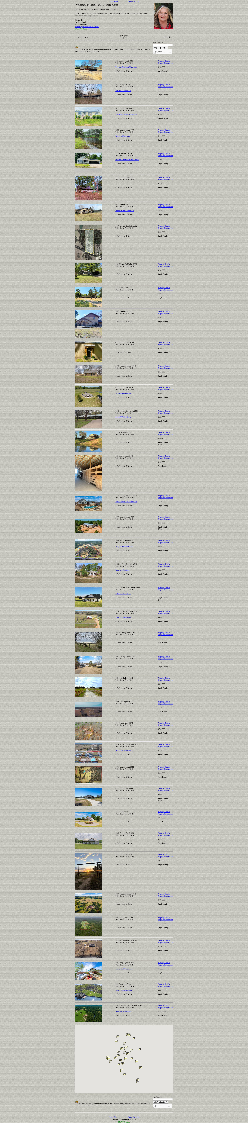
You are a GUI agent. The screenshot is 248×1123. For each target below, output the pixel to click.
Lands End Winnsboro (123, 969)
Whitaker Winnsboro (123, 1011)
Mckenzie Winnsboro (123, 393)
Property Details (164, 61)
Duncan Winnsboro (122, 570)
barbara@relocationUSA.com (87, 27)
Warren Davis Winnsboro (124, 211)
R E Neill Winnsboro (123, 91)
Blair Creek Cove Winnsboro (126, 502)
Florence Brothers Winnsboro (126, 67)
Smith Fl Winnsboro (123, 417)
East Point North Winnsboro (126, 114)
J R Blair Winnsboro (123, 594)
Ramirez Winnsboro (122, 136)
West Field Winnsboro (123, 750)
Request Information (165, 63)
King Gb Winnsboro (123, 617)
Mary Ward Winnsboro (124, 546)
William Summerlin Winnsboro (127, 160)
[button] (137, 1081)
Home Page (113, 1)
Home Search (133, 1)
